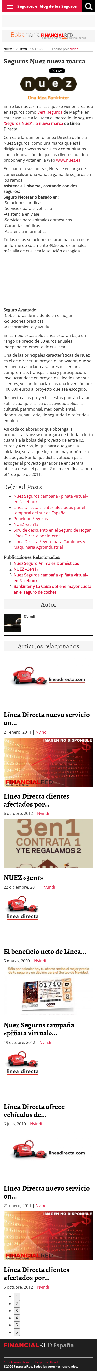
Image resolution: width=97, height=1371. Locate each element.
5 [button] (17, 1325)
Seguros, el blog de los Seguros (47, 6)
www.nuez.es (68, 160)
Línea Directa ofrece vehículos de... (34, 1110)
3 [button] (17, 1310)
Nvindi (74, 49)
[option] (48, 777)
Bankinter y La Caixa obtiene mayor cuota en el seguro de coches (52, 589)
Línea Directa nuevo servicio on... (47, 718)
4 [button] (17, 1318)
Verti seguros (49, 112)
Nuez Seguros (15, 48)
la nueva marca (49, 123)
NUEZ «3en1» (26, 524)
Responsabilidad (46, 1362)
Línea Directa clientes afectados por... (36, 799)
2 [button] (17, 1303)
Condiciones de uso (17, 1362)
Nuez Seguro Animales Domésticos (46, 563)
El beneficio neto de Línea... (45, 951)
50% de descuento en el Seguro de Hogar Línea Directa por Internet (52, 533)
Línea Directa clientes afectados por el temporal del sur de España (49, 510)
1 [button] (17, 1296)
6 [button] (17, 1332)
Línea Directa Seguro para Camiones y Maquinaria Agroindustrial (49, 544)
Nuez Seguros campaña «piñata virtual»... (39, 1028)
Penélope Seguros (31, 518)
